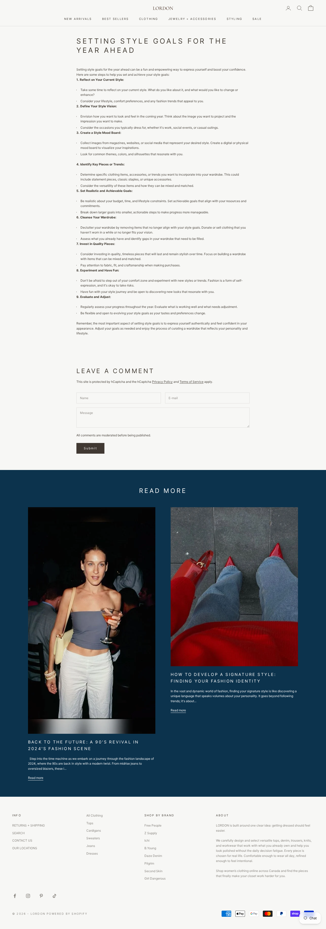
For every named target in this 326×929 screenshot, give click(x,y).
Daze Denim (153, 856)
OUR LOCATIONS (24, 848)
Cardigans (93, 830)
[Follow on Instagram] (28, 895)
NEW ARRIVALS (78, 19)
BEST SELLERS (115, 19)
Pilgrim (149, 863)
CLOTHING (148, 19)
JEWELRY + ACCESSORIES (192, 19)
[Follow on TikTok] (54, 895)
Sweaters (93, 838)
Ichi (147, 840)
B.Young (150, 848)
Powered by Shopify (67, 913)
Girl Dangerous (155, 878)
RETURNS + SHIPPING (28, 825)
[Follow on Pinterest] (41, 895)
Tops (89, 823)
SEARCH (18, 833)
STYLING (234, 19)
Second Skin (153, 871)
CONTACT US (22, 840)
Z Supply (150, 833)
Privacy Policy (162, 382)
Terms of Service (191, 382)
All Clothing (94, 815)
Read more (35, 778)
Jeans (90, 846)
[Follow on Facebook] (14, 895)
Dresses (92, 853)
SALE (257, 19)
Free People (152, 825)
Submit (90, 448)
